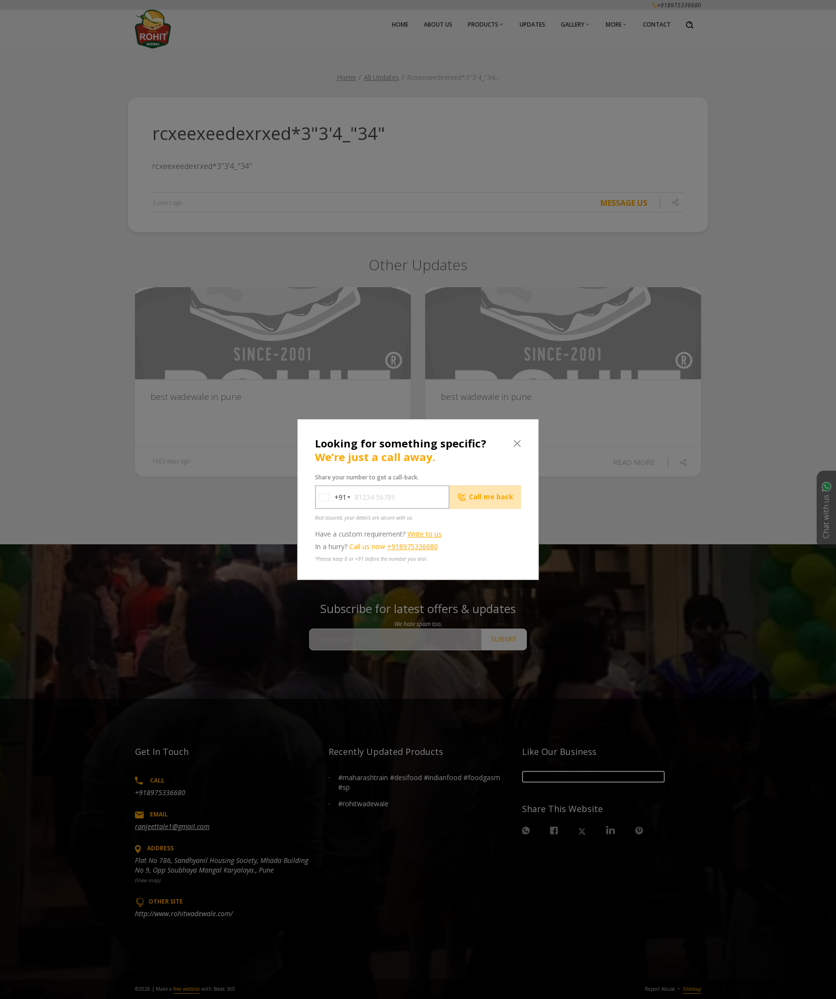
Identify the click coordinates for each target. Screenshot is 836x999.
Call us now (393, 546)
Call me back (491, 496)
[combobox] (330, 497)
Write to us (424, 533)
